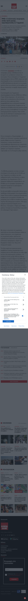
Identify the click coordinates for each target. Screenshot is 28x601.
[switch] (23, 300)
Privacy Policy (21, 325)
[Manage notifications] (25, 598)
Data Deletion (6, 325)
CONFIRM (8, 321)
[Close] (25, 275)
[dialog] (14, 300)
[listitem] (14, 297)
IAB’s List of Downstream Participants (15, 293)
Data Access (14, 325)
